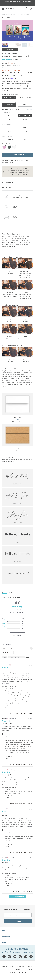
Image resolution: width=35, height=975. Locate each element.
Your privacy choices (30, 966)
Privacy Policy (12, 965)
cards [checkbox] (22, 657)
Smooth (24, 119)
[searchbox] (16, 648)
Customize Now (17, 155)
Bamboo (9, 131)
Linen (9, 127)
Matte (25, 139)
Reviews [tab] (4, 592)
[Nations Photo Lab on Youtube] (25, 956)
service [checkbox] (11, 657)
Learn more (29, 109)
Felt (24, 127)
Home (3, 14)
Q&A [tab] (10, 592)
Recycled (9, 119)
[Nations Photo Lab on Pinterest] (9, 956)
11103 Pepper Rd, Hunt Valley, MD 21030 (20, 966)
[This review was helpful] (27, 713)
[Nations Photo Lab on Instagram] (20, 956)
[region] (13, 619)
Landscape (9, 105)
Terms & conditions (5, 965)
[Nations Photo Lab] (15, 9)
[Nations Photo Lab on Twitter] (14, 956)
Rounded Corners (25, 97)
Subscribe (17, 921)
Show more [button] (28, 657)
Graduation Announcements (24, 14)
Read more (5, 683)
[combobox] (26, 8)
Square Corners (9, 97)
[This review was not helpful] (31, 713)
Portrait (24, 105)
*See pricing (5, 68)
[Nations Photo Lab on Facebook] (4, 956)
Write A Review (18, 635)
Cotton (24, 131)
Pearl (9, 115)
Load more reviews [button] (17, 896)
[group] (5, 45)
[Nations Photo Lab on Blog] (31, 956)
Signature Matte (24, 115)
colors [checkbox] (17, 657)
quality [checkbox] (5, 657)
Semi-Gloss (9, 139)
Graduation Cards (10, 14)
